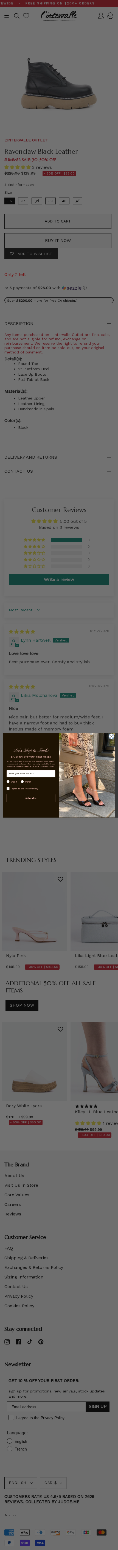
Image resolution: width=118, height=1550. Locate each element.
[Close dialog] (111, 736)
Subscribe (30, 798)
